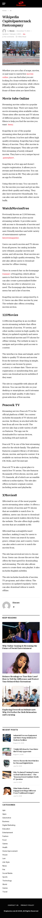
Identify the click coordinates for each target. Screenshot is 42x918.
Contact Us (13, 905)
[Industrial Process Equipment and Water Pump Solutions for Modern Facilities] (6, 738)
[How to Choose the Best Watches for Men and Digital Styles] (6, 763)
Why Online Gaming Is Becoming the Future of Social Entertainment (19, 647)
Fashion (5, 836)
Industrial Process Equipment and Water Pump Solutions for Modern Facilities (25, 737)
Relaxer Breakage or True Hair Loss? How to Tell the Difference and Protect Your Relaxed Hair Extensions (20, 679)
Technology (7, 881)
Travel (4, 892)
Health (4, 847)
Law (3, 858)
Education (6, 829)
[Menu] (3, 3)
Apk (3, 810)
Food (4, 840)
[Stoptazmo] (21, 4)
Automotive (6, 818)
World (4, 884)
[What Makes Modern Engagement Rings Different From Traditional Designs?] (6, 791)
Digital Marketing (8, 825)
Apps (4, 814)
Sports (4, 877)
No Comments (9, 37)
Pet (3, 869)
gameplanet (8, 157)
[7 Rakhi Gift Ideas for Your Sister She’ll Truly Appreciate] (6, 752)
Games (5, 844)
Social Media (7, 873)
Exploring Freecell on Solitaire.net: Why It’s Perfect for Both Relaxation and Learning (19, 712)
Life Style (6, 862)
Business (5, 821)
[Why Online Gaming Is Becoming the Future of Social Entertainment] (21, 632)
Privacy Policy (27, 905)
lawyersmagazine (10, 238)
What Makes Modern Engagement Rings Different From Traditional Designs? (24, 790)
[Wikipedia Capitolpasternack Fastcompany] (21, 53)
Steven (11, 31)
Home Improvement (10, 851)
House (4, 855)
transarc (6, 274)
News (4, 866)
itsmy (10, 124)
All (24, 34)
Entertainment (7, 832)
